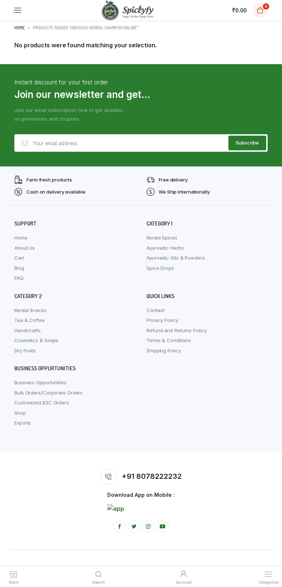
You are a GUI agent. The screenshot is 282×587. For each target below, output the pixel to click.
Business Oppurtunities (40, 382)
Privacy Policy (162, 320)
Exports (22, 423)
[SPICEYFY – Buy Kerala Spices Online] (127, 10)
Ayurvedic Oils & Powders (176, 258)
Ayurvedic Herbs (165, 248)
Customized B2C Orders (41, 403)
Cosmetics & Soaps (36, 340)
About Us (24, 248)
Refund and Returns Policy (177, 330)
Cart (19, 258)
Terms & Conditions (169, 340)
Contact (155, 310)
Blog (19, 268)
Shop (20, 413)
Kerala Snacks (30, 310)
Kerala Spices (162, 238)
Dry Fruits (25, 350)
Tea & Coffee (29, 320)
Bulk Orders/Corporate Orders (48, 393)
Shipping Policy (164, 350)
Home (19, 27)
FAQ (19, 278)
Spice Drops (160, 268)
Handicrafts (27, 330)
